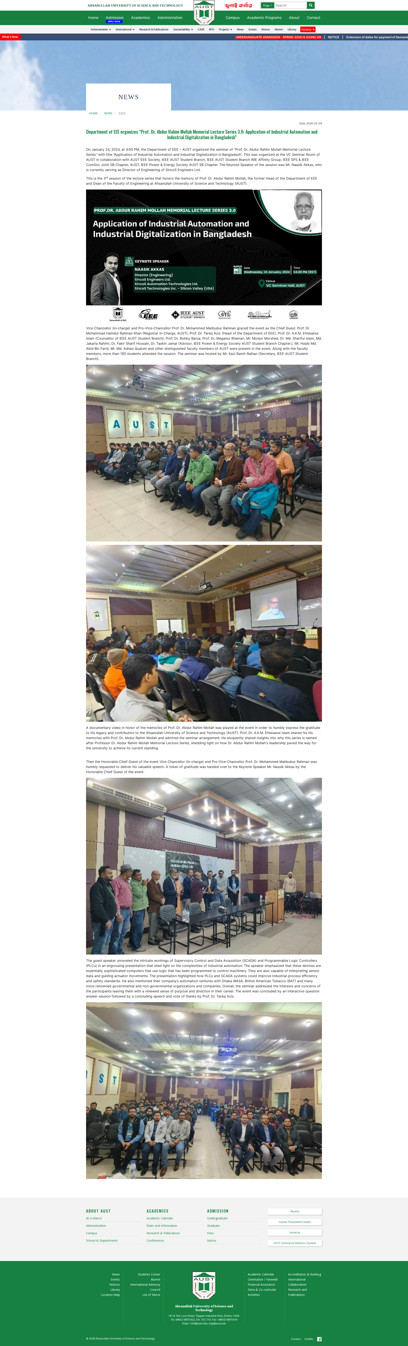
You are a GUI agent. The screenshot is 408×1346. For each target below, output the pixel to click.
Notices (114, 1284)
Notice (266, 29)
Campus (233, 18)
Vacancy (307, 29)
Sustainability (182, 29)
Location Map (110, 1295)
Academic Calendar (261, 1274)
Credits (309, 1338)
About (294, 18)
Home (93, 18)
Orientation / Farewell (263, 1279)
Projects (224, 29)
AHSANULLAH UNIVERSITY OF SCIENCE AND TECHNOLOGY (135, 5)
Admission (115, 18)
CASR (201, 29)
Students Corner (149, 1274)
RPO (211, 29)
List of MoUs (151, 1295)
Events (253, 29)
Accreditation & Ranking (304, 1274)
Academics (140, 18)
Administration (169, 18)
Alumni (279, 29)
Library (292, 29)
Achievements (100, 29)
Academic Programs (264, 18)
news (108, 113)
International (124, 29)
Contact (313, 18)
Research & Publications (154, 29)
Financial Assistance (261, 1284)
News (240, 29)
